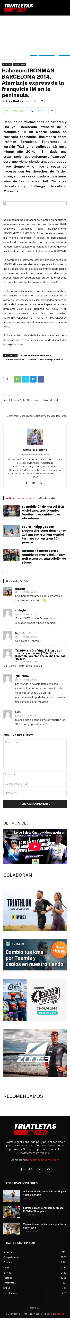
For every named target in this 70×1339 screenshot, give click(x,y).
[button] (64, 8)
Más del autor (47, 498)
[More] (52, 110)
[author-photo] (35, 445)
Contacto (35, 1307)
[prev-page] (5, 571)
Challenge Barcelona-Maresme (35, 355)
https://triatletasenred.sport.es (35, 454)
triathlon (32, 359)
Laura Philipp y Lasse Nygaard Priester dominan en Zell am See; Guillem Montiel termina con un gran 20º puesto (44, 534)
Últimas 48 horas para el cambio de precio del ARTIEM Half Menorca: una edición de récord (44, 557)
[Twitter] (25, 379)
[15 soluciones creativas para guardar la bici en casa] (11, 1229)
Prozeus (60, 1313)
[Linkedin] (35, 483)
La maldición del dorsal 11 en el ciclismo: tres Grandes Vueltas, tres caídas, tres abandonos (43, 512)
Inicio (4, 60)
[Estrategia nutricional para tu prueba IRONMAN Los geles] (11, 1212)
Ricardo (20, 588)
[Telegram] (33, 379)
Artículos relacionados (20, 498)
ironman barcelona (14, 359)
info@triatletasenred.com (43, 1160)
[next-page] (11, 571)
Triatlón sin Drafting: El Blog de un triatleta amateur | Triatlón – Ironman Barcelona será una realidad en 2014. (40, 654)
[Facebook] (41, 379)
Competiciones (19, 64)
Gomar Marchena (14, 101)
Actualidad (15, 60)
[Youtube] (48, 1169)
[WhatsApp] (17, 379)
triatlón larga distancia (51, 359)
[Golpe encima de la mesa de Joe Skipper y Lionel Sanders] (11, 1196)
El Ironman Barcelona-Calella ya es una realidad (36, 415)
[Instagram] (30, 1169)
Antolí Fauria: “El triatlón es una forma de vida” (31, 400)
